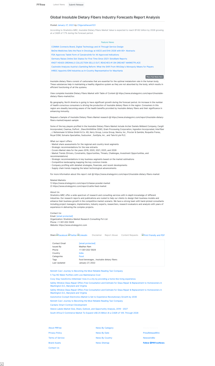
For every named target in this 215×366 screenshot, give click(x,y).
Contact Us (54, 348)
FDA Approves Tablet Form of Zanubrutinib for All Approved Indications (85, 54)
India (81, 253)
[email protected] (64, 216)
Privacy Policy (55, 333)
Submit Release (76, 4)
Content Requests (129, 235)
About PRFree (55, 328)
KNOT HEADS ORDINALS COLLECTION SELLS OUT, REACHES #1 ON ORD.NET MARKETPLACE (96, 62)
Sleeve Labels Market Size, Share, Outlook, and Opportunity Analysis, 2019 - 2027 (89, 309)
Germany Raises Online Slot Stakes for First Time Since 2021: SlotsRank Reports (89, 58)
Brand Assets (55, 343)
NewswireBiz (149, 338)
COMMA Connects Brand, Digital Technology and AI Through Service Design (87, 46)
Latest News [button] (59, 4)
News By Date (102, 333)
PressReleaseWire (151, 333)
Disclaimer (97, 235)
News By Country (104, 338)
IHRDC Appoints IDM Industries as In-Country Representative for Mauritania (87, 70)
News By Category (104, 328)
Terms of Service (56, 338)
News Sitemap (102, 343)
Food (81, 256)
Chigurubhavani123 (86, 25)
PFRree (41, 4)
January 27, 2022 (65, 25)
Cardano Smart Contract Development (68, 305)
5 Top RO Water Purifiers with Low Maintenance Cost (75, 275)
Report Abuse (111, 235)
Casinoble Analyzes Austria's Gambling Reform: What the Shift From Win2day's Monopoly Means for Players (102, 66)
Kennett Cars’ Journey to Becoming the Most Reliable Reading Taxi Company (86, 271)
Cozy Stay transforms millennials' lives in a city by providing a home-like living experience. (93, 279)
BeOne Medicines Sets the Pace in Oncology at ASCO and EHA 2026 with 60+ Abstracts (93, 50)
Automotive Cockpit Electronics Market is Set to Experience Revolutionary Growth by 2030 (93, 297)
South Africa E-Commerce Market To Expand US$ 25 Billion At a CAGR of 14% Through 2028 (94, 313)
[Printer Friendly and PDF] (153, 235)
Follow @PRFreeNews (153, 343)
